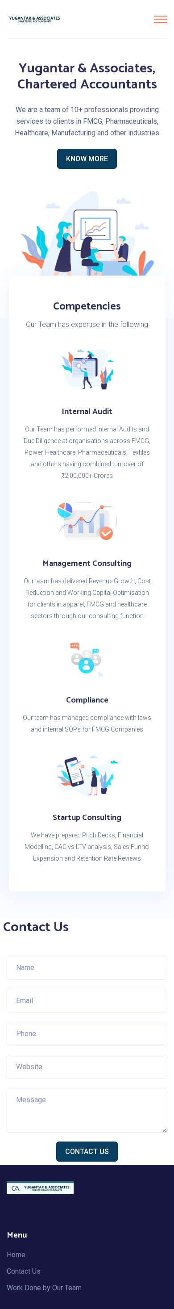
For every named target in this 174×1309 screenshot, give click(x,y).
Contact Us (87, 1151)
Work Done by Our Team (44, 1288)
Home (16, 1254)
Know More (87, 159)
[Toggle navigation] (160, 19)
